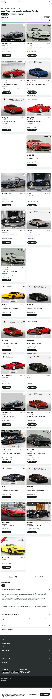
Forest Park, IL (13, 8)
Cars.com (20, 693)
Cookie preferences (33, 694)
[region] (26, 693)
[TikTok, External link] (21, 672)
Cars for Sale (7, 8)
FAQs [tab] (3, 585)
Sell (15, 1)
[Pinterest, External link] (30, 672)
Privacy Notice (3, 680)
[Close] (50, 689)
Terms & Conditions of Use (6, 678)
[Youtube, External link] (26, 672)
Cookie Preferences (5, 686)
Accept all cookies (45, 694)
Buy (10, 1)
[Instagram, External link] (28, 672)
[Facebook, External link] (23, 672)
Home (2, 8)
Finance (27, 1)
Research (21, 1)
